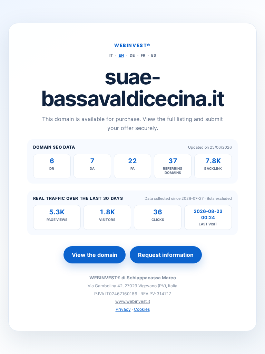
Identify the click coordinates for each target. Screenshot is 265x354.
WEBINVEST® (132, 45)
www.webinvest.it (132, 301)
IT (111, 55)
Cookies (142, 309)
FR (143, 55)
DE (132, 55)
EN (121, 55)
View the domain (94, 254)
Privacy (123, 309)
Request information (166, 254)
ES (153, 55)
